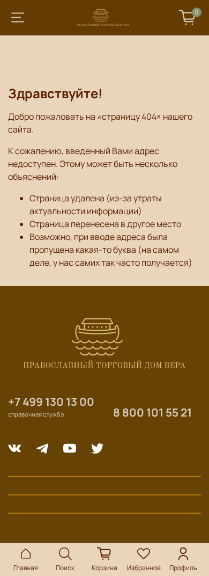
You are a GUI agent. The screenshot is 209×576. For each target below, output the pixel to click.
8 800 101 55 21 (152, 412)
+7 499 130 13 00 (51, 401)
